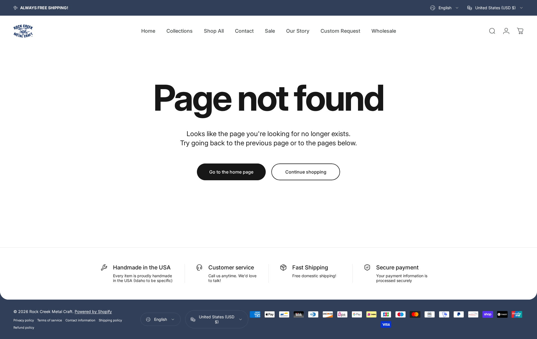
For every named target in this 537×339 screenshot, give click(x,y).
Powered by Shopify (93, 311)
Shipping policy (110, 320)
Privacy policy (23, 320)
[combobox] (444, 8)
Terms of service (49, 320)
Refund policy (23, 327)
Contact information (80, 320)
